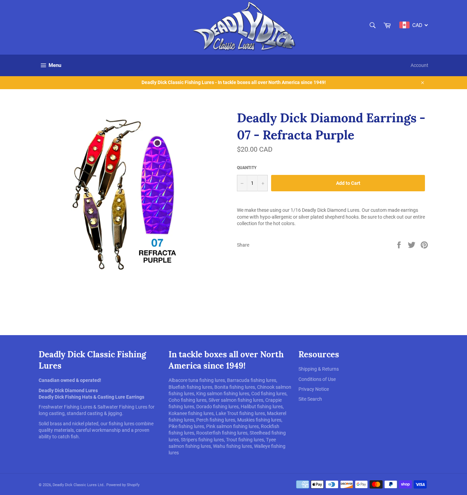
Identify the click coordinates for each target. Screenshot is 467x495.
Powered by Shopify (122, 485)
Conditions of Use (317, 379)
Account (419, 65)
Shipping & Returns (318, 369)
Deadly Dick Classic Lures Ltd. (78, 485)
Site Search (310, 399)
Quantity (246, 167)
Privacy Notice (313, 389)
